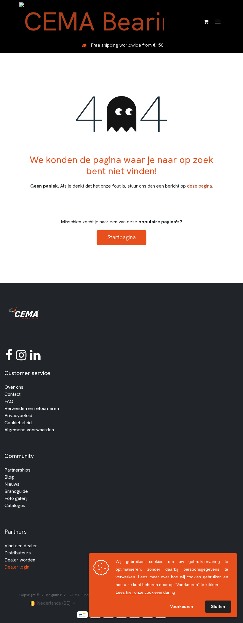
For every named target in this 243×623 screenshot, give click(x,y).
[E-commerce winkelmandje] (206, 22)
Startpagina (121, 237)
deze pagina (199, 186)
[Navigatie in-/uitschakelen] (218, 21)
